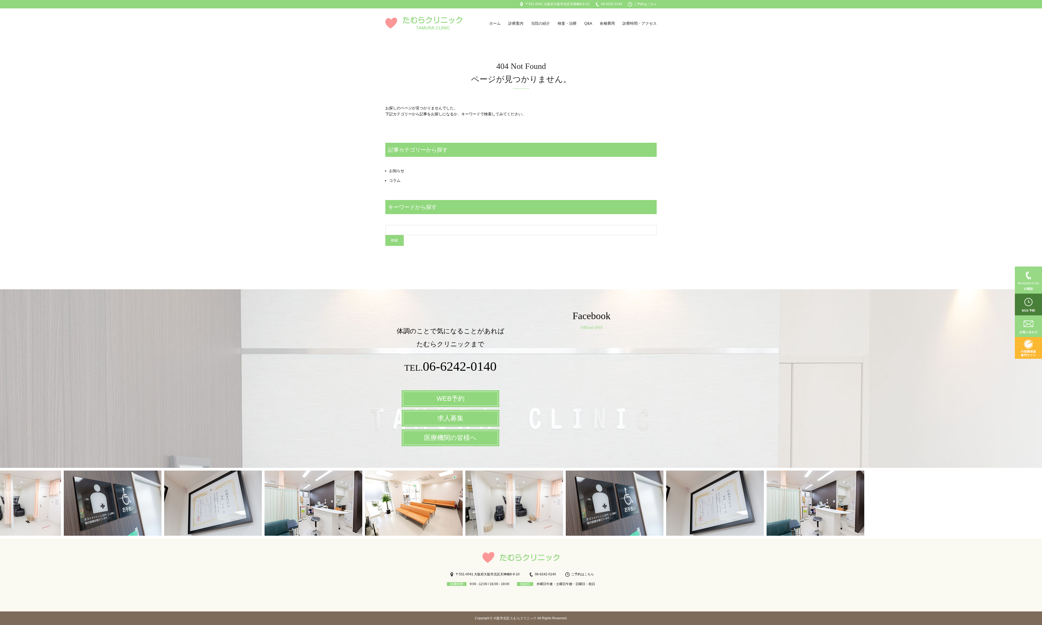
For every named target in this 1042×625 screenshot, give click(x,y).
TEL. (450, 368)
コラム (395, 180)
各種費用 (607, 23)
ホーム (495, 23)
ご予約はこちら (645, 4)
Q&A (588, 23)
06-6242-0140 (611, 4)
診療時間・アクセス (639, 23)
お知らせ (396, 171)
